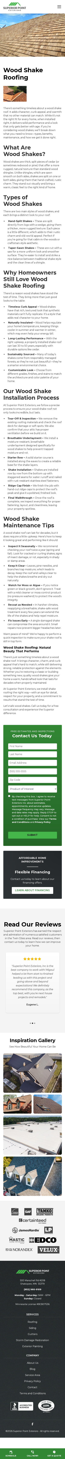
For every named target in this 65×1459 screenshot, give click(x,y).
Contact (32, 1387)
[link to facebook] (32, 1424)
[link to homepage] (14, 6)
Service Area (32, 1375)
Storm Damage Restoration (32, 1340)
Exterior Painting (32, 1346)
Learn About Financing (32, 890)
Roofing (32, 1322)
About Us (32, 1362)
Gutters (32, 1334)
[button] (57, 7)
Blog (32, 1369)
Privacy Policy (42, 822)
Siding (32, 1328)
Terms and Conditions (33, 1393)
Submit (32, 835)
